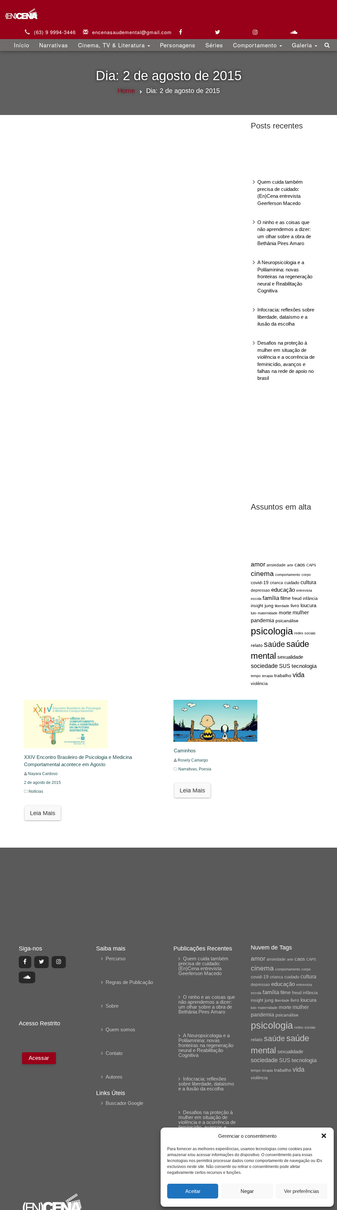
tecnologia (304, 666)
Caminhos (185, 750)
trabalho (282, 675)
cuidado (291, 582)
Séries (214, 45)
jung (269, 605)
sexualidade (290, 657)
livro (295, 605)
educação (283, 590)
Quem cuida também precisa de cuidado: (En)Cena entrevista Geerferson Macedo (203, 966)
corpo (306, 575)
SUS (284, 666)
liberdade (282, 606)
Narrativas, (188, 769)
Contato (114, 1053)
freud (296, 598)
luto (253, 613)
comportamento (287, 575)
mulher (301, 612)
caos (300, 564)
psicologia (272, 631)
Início (21, 45)
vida (298, 674)
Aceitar (192, 1191)
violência (259, 683)
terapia (267, 676)
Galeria (303, 45)
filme (285, 598)
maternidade (267, 613)
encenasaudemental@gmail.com (132, 32)
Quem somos (120, 1029)
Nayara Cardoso (43, 773)
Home (126, 90)
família (271, 598)
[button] (324, 1135)
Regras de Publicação (129, 982)
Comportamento (256, 45)
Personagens (177, 45)
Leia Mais (42, 813)
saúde (274, 644)
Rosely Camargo (193, 760)
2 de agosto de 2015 (42, 782)
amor (258, 564)
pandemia (262, 620)
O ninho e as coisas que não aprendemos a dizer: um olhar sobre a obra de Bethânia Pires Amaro (206, 1004)
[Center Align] (25, 962)
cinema (262, 574)
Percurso (115, 958)
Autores (114, 1077)
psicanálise (286, 620)
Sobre (112, 1006)
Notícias (36, 791)
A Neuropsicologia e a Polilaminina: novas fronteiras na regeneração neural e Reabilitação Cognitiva (284, 276)
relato (257, 645)
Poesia (205, 769)
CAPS (311, 565)
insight (257, 606)
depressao (260, 590)
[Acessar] (38, 1118)
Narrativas (53, 45)
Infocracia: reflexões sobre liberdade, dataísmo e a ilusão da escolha (285, 317)
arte (290, 565)
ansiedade (276, 565)
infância (310, 598)
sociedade (264, 666)
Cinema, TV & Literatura (112, 45)
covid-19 (260, 582)
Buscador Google (124, 1103)
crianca (276, 583)
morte (285, 612)
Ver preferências (301, 1191)
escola (256, 599)
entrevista (304, 590)
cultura (308, 582)
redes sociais (305, 633)
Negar (247, 1191)
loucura (308, 605)
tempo (256, 676)
